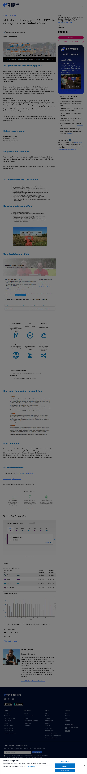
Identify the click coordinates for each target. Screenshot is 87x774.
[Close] (84, 766)
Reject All (64, 766)
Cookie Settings (65, 761)
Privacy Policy (31, 766)
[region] (43, 766)
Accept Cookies (65, 770)
